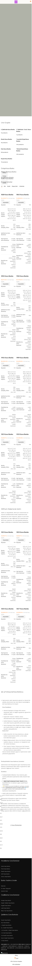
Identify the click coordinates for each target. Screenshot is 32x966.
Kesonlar (3, 886)
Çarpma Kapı (4, 891)
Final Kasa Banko (5, 868)
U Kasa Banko (4, 940)
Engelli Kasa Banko (6, 905)
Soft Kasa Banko (5, 874)
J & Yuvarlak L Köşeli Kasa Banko (9, 930)
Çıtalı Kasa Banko (5, 866)
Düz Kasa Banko (5, 922)
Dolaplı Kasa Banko (6, 900)
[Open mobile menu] (1, 1)
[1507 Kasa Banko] (21, 603)
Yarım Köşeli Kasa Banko (7, 938)
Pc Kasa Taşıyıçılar (6, 888)
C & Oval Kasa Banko (6, 933)
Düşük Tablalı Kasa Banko (7, 903)
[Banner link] (16, 168)
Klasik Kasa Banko (5, 871)
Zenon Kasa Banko (6, 876)
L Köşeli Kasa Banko (6, 925)
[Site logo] (16, 1)
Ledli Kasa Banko (5, 908)
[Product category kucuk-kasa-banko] (16, 145)
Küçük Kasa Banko (6, 920)
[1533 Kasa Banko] (21, 428)
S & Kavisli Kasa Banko (7, 935)
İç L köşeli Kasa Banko (7, 927)
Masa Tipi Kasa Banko (6, 910)
